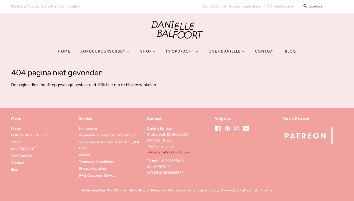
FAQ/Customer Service (97, 175)
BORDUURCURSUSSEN (103, 51)
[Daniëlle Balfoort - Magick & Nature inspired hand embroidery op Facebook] (218, 130)
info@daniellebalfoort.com (168, 152)
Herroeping (88, 128)
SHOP (146, 51)
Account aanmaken (244, 6)
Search (84, 155)
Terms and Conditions (96, 162)
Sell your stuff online (256, 190)
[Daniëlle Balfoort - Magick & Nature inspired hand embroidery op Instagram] (236, 130)
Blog (290, 51)
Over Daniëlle (225, 51)
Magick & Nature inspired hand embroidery (45, 6)
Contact (265, 51)
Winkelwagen (284, 6)
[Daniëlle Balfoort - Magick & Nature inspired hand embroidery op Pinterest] (227, 130)
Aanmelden (211, 6)
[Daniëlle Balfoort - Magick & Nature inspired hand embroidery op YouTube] (246, 130)
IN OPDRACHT (181, 51)
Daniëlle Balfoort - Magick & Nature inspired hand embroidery (170, 190)
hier (109, 84)
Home (64, 51)
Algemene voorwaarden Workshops (107, 135)
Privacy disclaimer (93, 168)
